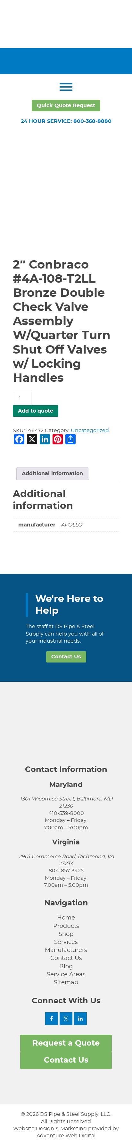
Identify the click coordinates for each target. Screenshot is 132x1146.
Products (66, 926)
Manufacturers (66, 950)
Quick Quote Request (66, 105)
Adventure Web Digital (66, 1135)
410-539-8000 (66, 813)
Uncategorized (90, 430)
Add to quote (35, 411)
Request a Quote (66, 1043)
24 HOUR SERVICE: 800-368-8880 (66, 121)
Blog (66, 967)
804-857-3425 (66, 870)
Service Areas (66, 975)
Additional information (52, 473)
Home (66, 918)
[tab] (52, 473)
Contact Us (66, 656)
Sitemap (66, 983)
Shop (66, 934)
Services (66, 942)
